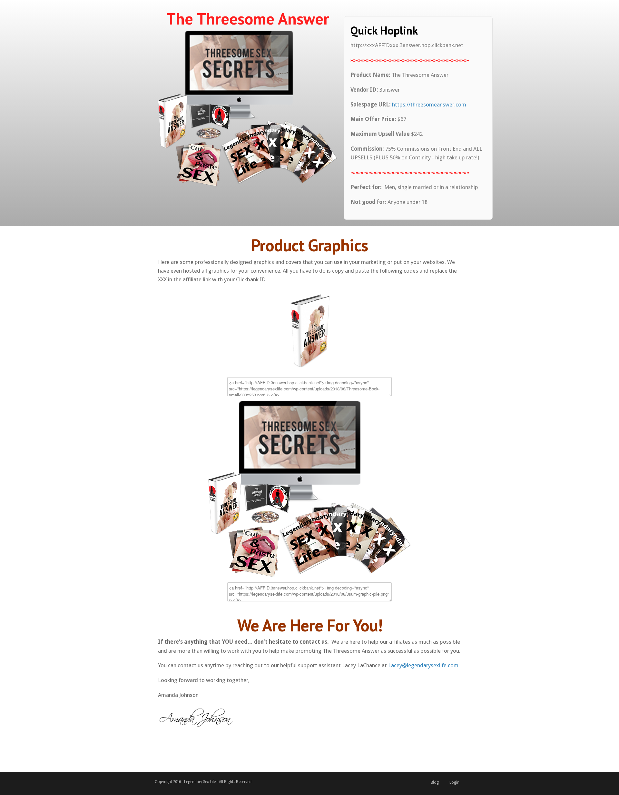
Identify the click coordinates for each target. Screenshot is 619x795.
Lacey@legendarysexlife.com (423, 665)
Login (454, 782)
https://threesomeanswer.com (429, 104)
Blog (435, 782)
